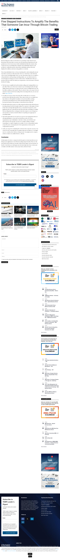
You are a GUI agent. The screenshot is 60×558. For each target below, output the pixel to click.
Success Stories (45, 253)
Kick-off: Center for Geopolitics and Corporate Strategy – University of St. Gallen (51, 328)
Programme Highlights (46, 248)
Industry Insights (45, 251)
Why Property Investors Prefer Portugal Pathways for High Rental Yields (7, 228)
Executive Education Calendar (47, 257)
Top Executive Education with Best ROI (49, 244)
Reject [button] (30, 556)
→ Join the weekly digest (20, 184)
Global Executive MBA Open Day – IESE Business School (52, 429)
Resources (15, 0)
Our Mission (20, 0)
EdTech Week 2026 (48, 438)
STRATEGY (18, 10)
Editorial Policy (47, 0)
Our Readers (10, 0)
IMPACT (40, 10)
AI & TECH (12, 10)
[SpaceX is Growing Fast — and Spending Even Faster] (33, 210)
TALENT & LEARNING (32, 10)
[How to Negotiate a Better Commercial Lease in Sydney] (7, 210)
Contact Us (52, 0)
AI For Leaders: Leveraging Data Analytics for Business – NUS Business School (51, 322)
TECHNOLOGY (6, 16)
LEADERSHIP (4, 10)
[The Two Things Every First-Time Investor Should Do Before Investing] (20, 222)
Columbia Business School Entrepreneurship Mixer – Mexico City (51, 291)
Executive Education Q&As (47, 255)
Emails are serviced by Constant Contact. (28, 181)
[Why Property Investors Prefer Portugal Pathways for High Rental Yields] (7, 222)
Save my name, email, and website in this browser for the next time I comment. (18, 259)
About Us (5, 0)
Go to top (37, 149)
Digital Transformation (18, 213)
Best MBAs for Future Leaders (47, 246)
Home (2, 0)
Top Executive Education (35, 0)
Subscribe (24, 0)
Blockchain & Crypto (13, 16)
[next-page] (4, 231)
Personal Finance (18, 18)
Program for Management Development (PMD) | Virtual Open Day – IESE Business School (51, 316)
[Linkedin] (15, 30)
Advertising (42, 0)
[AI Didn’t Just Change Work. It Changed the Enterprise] (20, 210)
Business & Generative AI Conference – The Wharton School (52, 310)
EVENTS (3, 13)
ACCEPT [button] (30, 553)
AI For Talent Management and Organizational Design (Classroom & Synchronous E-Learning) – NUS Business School (52, 386)
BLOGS (14, 18)
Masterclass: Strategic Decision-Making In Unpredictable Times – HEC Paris (51, 374)
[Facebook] (10, 30)
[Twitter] (12, 30)
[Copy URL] (18, 30)
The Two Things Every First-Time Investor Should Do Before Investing (19, 228)
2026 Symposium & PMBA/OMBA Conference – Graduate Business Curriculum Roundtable (51, 443)
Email (5, 173)
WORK (24, 10)
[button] (58, 0)
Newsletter (28, 0)
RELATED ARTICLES (5, 203)
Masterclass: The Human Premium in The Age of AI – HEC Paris (51, 380)
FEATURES (53, 10)
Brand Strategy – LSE (49, 369)
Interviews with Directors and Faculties (49, 249)
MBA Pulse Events (45, 258)
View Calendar (44, 332)
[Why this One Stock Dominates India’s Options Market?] (33, 222)
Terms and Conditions (11, 550)
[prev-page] (2, 231)
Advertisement (7, 192)
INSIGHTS (47, 10)
